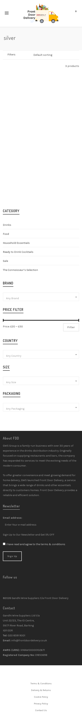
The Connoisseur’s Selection (20, 270)
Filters (11, 54)
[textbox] (41, 298)
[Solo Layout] (4, 66)
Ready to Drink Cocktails (18, 252)
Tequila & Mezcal (25, 124)
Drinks (7, 225)
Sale (5, 261)
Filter (71, 327)
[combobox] (41, 296)
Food (6, 234)
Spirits (10, 124)
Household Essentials (16, 243)
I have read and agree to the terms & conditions (35, 544)
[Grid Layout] (14, 66)
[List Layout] (9, 66)
